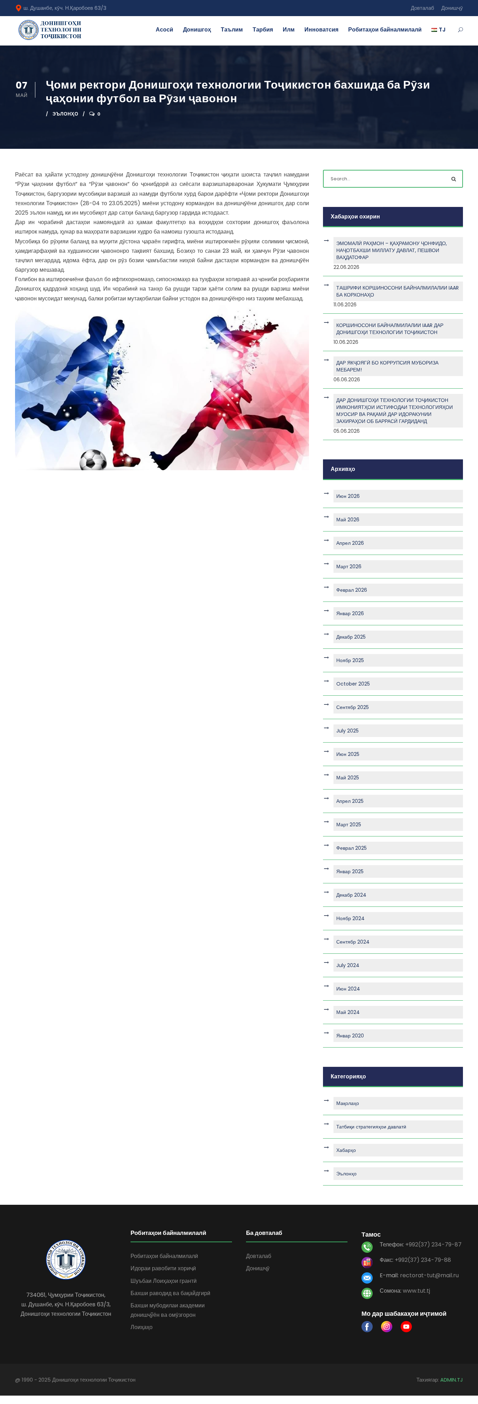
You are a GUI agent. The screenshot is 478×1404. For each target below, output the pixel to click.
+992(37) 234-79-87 (433, 1244)
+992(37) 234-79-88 (423, 1260)
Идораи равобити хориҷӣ (163, 1268)
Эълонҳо (65, 114)
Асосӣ (164, 30)
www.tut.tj (416, 1291)
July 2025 (347, 730)
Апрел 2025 (350, 801)
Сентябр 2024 (353, 941)
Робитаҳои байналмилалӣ (385, 30)
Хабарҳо (346, 1150)
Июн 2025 (347, 754)
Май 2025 (347, 777)
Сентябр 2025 (352, 707)
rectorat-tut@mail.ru (429, 1275)
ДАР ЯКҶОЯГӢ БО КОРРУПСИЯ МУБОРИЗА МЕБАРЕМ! (387, 366)
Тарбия (263, 30)
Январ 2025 (350, 871)
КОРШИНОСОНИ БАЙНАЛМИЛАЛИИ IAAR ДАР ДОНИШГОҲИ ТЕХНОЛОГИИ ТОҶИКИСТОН (389, 329)
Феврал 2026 (351, 589)
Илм (289, 30)
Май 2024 (348, 1012)
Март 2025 (348, 824)
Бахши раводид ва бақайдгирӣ (170, 1293)
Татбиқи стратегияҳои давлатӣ (371, 1126)
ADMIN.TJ (451, 1379)
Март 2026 (348, 566)
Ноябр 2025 (350, 660)
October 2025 (353, 683)
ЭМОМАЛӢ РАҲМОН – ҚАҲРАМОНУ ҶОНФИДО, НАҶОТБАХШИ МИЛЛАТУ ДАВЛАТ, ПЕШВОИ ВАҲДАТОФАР (391, 250)
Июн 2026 (348, 496)
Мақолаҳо (347, 1103)
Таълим (232, 30)
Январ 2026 (350, 613)
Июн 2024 (348, 988)
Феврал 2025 (351, 848)
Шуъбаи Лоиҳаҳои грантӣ (164, 1281)
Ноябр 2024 (350, 918)
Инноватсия (321, 30)
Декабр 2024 (351, 894)
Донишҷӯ (452, 8)
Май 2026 (347, 519)
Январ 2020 (350, 1035)
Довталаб (422, 8)
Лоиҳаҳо (142, 1327)
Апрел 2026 (350, 543)
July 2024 (347, 965)
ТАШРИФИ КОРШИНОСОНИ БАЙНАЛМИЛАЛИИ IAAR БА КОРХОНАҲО (397, 291)
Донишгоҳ (197, 30)
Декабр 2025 (351, 636)
